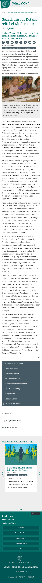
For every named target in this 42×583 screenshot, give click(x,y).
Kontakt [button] (5, 413)
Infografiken (10, 394)
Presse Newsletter (21, 533)
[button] (38, 100)
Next (39, 473)
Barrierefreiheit (21, 572)
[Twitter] (16, 42)
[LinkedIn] (7, 42)
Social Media (8, 520)
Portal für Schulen (12, 374)
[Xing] (25, 42)
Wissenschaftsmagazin (14, 364)
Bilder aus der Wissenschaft (16, 384)
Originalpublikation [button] (11, 420)
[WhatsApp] (21, 42)
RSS (21, 548)
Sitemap (7, 567)
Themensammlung (21, 543)
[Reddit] (12, 42)
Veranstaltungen (11, 369)
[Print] (34, 42)
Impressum (16, 567)
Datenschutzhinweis (30, 567)
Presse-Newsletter (12, 404)
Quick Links (7, 516)
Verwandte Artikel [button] (10, 428)
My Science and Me (12, 379)
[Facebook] (3, 42)
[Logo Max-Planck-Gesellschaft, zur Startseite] (18, 4)
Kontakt (21, 528)
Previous (2, 473)
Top (37, 514)
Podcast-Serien (11, 399)
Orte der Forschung (12, 389)
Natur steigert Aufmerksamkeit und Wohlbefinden (20, 469)
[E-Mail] (29, 42)
